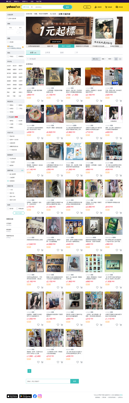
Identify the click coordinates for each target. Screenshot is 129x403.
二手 (76, 52)
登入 (87, 7)
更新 (121, 395)
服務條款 (97, 397)
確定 (20, 32)
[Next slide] (62, 76)
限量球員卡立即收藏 (82, 46)
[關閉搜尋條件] (32, 7)
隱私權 (104, 397)
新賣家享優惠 (114, 46)
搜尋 (74, 381)
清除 (22, 170)
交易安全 (120, 397)
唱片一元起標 (66, 46)
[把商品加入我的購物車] (42, 101)
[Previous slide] (47, 76)
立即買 (47, 52)
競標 (62, 52)
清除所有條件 (18, 213)
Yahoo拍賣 (13, 7)
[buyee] (15, 47)
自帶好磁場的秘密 (34, 46)
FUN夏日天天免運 (98, 46)
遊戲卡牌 (50, 46)
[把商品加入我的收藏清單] (38, 101)
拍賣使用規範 (112, 397)
